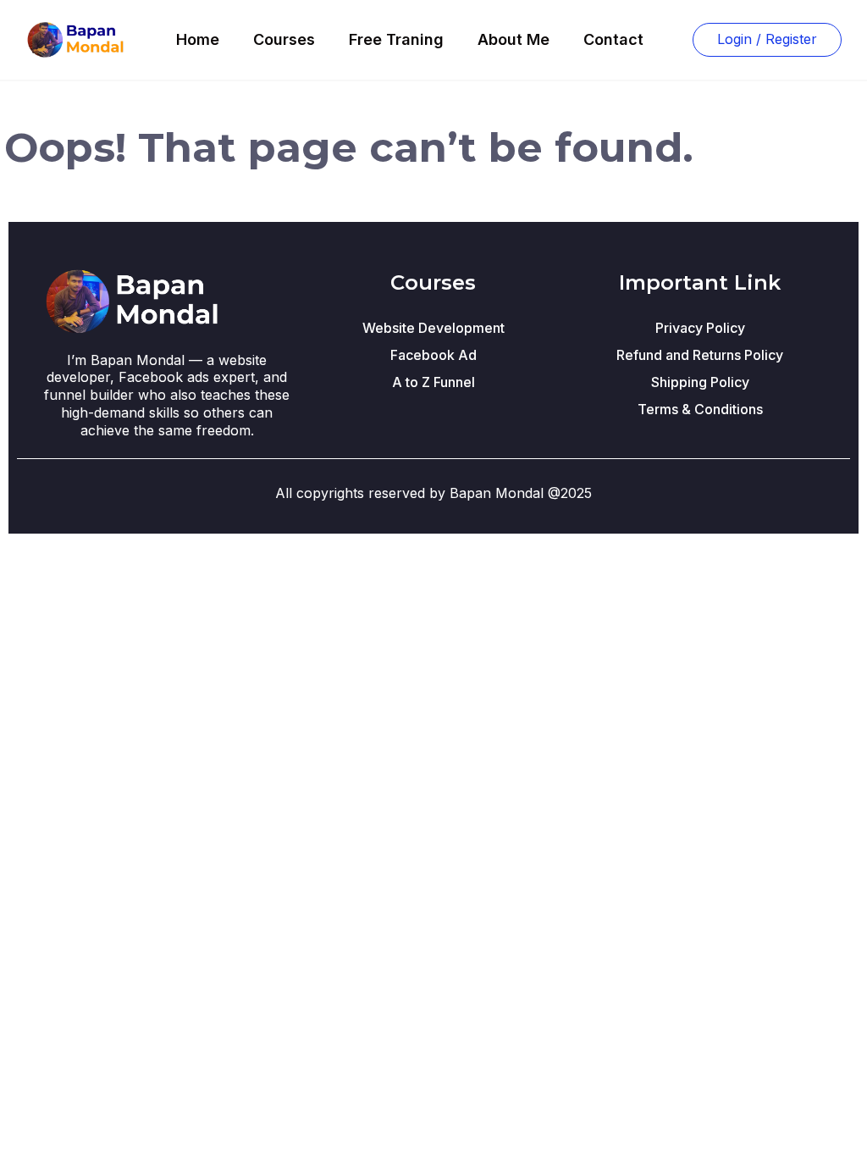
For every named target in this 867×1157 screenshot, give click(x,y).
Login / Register (767, 38)
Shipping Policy (700, 382)
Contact (613, 39)
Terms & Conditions (700, 409)
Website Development (433, 327)
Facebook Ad (433, 354)
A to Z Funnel (433, 382)
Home (197, 39)
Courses (284, 39)
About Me (513, 39)
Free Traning (396, 39)
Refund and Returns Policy (699, 354)
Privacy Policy (700, 327)
